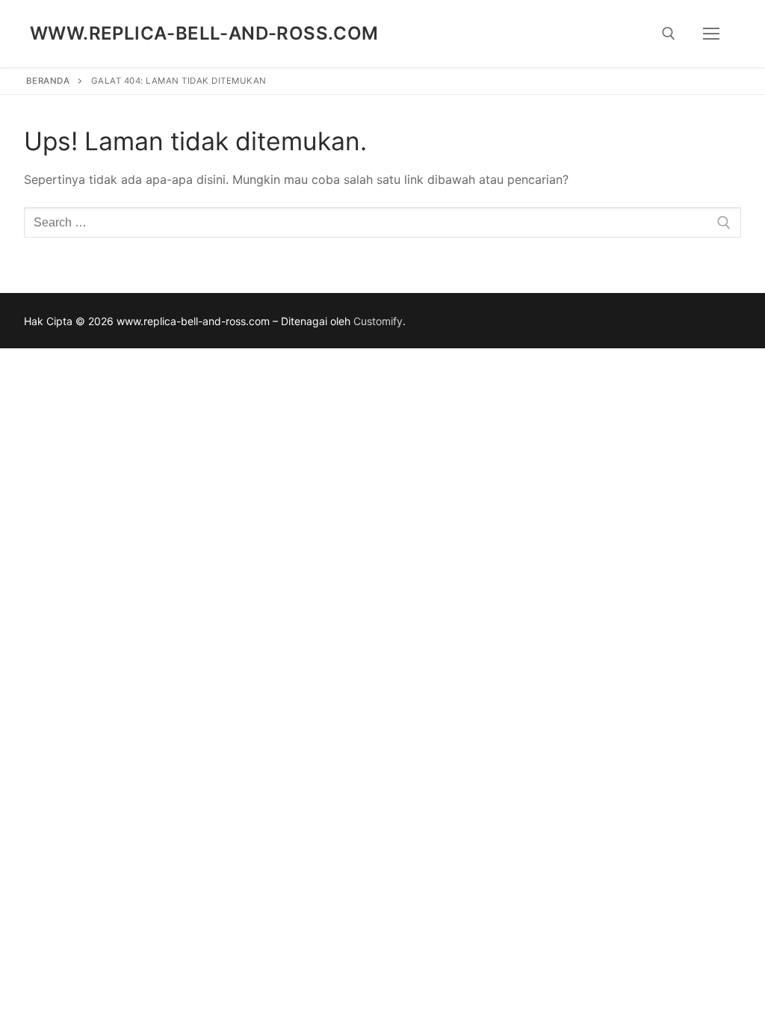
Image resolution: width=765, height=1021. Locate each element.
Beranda (48, 80)
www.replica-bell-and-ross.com (204, 33)
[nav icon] (711, 33)
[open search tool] (668, 33)
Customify (378, 321)
